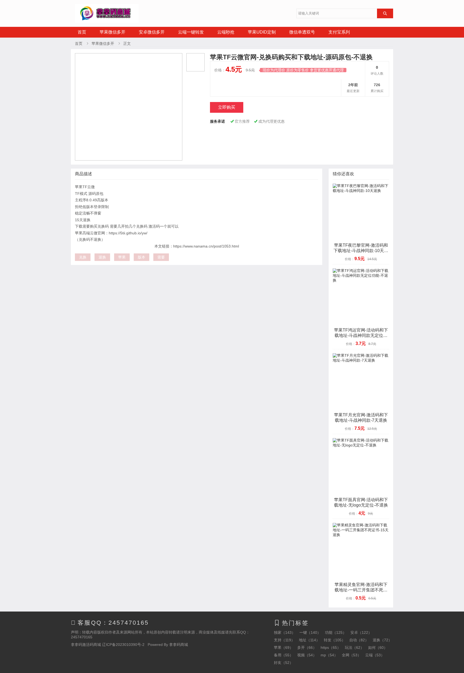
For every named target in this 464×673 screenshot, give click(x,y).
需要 (161, 257)
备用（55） (283, 655)
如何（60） (377, 647)
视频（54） (307, 655)
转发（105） (334, 640)
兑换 (82, 257)
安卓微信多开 (152, 32)
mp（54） (329, 655)
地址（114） (309, 640)
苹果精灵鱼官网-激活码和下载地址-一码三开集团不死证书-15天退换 (361, 590)
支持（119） (284, 640)
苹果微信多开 (112, 32)
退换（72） (382, 640)
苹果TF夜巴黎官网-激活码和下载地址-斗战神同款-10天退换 (361, 250)
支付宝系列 (339, 32)
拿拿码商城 (178, 644)
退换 (102, 257)
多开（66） (307, 647)
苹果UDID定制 (262, 32)
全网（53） (351, 655)
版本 (141, 257)
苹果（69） (283, 647)
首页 (82, 32)
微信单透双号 (302, 32)
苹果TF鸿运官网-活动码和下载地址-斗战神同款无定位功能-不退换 (361, 335)
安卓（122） (361, 632)
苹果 (122, 257)
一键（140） (310, 632)
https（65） (331, 647)
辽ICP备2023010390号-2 (123, 644)
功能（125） (335, 632)
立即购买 (226, 107)
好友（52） (283, 662)
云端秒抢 (225, 32)
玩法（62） (354, 647)
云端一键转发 (191, 32)
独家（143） (284, 632)
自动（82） (359, 640)
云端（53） (375, 655)
